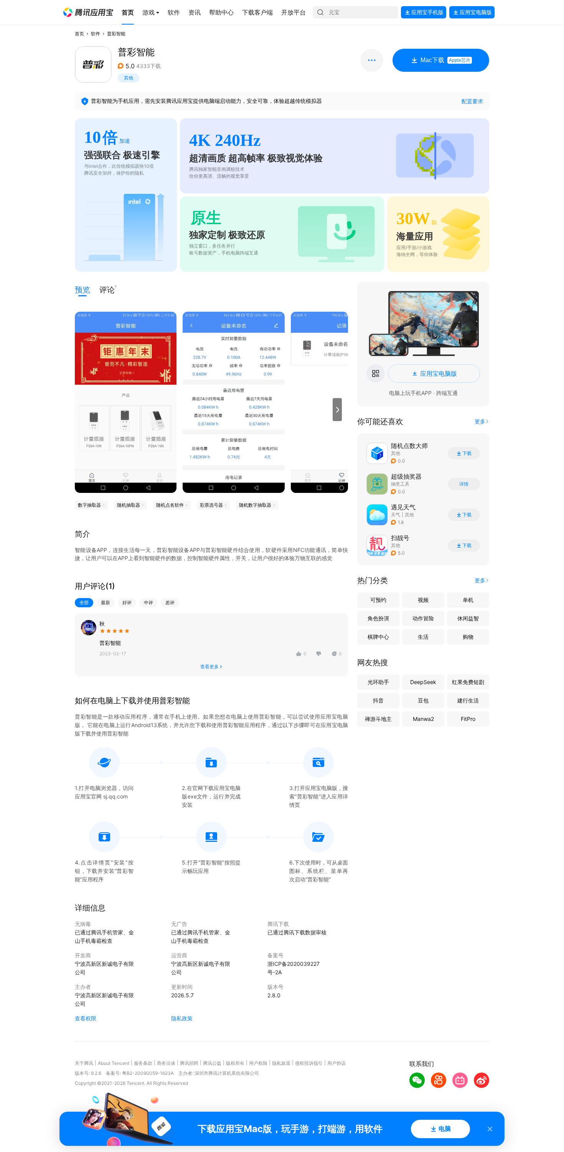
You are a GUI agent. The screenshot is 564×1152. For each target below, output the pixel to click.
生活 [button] (423, 636)
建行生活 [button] (468, 700)
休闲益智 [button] (468, 618)
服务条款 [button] (143, 1063)
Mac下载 (445, 60)
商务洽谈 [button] (166, 1063)
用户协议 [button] (336, 1063)
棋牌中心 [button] (378, 636)
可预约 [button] (378, 600)
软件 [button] (95, 33)
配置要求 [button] (472, 101)
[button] (88, 12)
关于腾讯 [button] (84, 1063)
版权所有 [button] (235, 1063)
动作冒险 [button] (423, 618)
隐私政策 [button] (182, 1018)
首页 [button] (79, 33)
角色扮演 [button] (378, 618)
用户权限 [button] (258, 1063)
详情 (463, 484)
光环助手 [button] (378, 682)
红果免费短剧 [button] (468, 682)
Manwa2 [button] (423, 719)
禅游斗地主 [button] (378, 719)
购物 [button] (468, 636)
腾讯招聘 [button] (189, 1063)
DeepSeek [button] (423, 682)
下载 (467, 453)
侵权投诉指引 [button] (309, 1063)
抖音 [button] (378, 700)
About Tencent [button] (113, 1063)
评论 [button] (107, 289)
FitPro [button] (468, 719)
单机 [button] (468, 600)
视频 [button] (423, 600)
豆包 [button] (423, 700)
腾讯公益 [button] (212, 1063)
